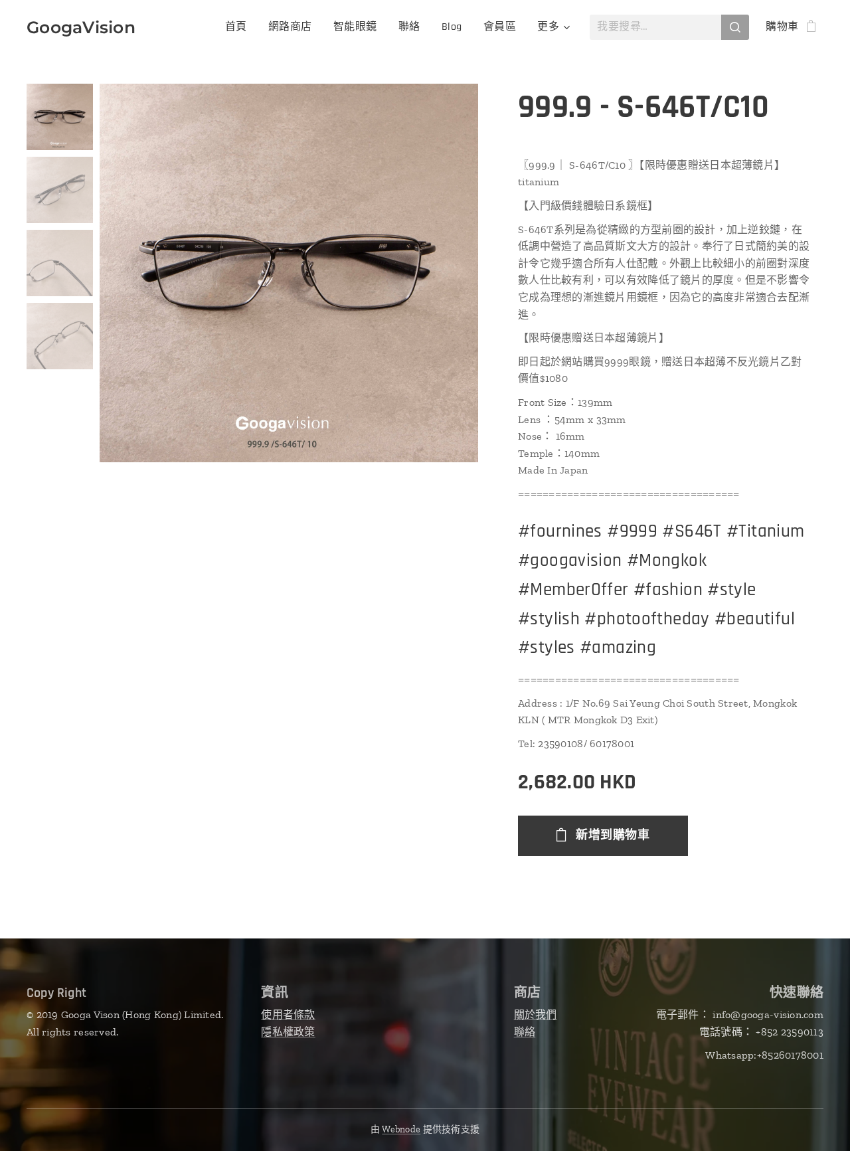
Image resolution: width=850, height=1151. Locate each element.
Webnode (401, 1129)
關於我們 (535, 1014)
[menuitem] (240, 27)
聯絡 (525, 1031)
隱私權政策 (288, 1031)
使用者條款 (288, 1014)
